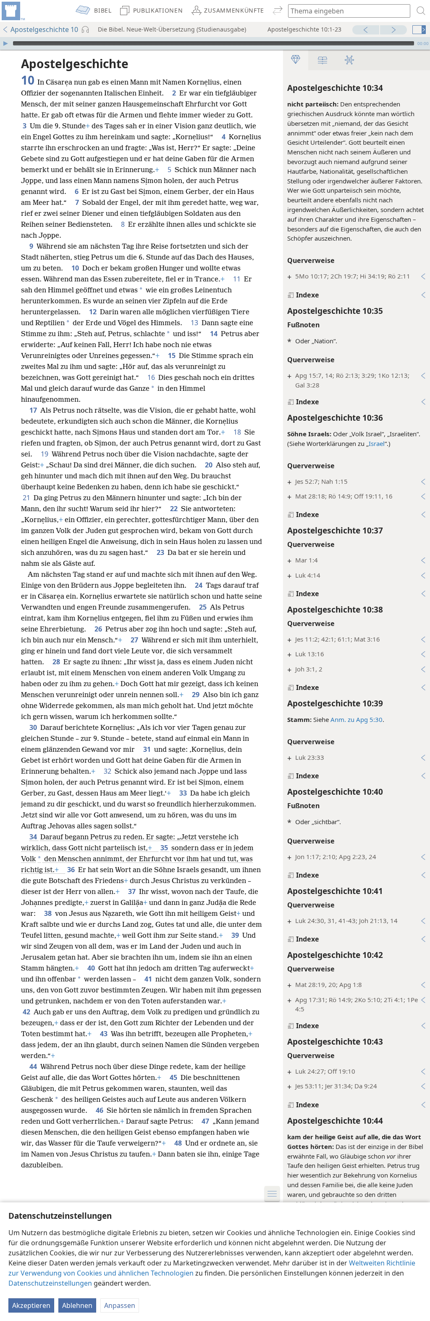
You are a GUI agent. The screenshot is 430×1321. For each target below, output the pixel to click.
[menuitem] (13, 11)
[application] (215, 43)
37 (132, 891)
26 (99, 629)
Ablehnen (77, 1305)
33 (184, 793)
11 (237, 279)
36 (71, 869)
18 (238, 432)
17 (34, 410)
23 (161, 552)
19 (45, 454)
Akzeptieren (31, 1305)
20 (209, 465)
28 (57, 661)
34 (34, 836)
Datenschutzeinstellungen (50, 1283)
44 (34, 1066)
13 (195, 322)
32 (108, 771)
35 (165, 847)
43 (104, 1033)
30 (34, 727)
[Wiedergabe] (5, 43)
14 (214, 333)
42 (27, 1011)
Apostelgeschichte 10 (44, 29)
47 (206, 1121)
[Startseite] (13, 11)
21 (27, 497)
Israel (377, 443)
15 (172, 355)
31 (147, 749)
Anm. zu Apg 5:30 (356, 719)
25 (203, 607)
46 (100, 1110)
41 (149, 979)
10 (76, 268)
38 (48, 913)
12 (93, 311)
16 (152, 377)
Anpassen (119, 1305)
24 (199, 585)
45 (174, 1077)
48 (179, 1143)
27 (135, 640)
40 (92, 968)
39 (236, 935)
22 (174, 508)
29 (196, 694)
